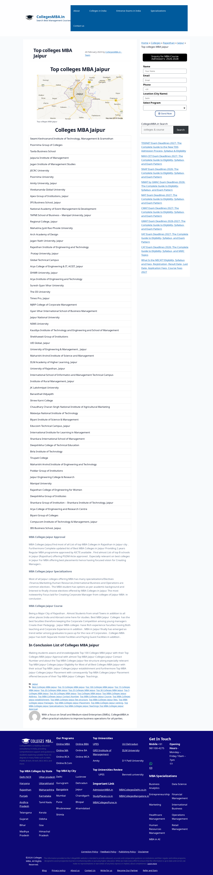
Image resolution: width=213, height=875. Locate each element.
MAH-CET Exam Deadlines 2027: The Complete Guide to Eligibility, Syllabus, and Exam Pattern (162, 159)
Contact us (78, 25)
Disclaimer (143, 851)
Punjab (24, 796)
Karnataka (45, 796)
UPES (96, 744)
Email (146, 75)
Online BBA (82, 744)
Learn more (152, 863)
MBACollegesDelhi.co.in (132, 789)
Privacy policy (58, 870)
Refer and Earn (150, 870)
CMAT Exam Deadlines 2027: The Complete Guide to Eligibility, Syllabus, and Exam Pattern (162, 212)
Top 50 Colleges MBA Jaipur (63, 693)
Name (146, 66)
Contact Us (90, 870)
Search (181, 129)
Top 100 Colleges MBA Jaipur (99, 687)
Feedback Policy (108, 851)
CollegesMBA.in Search (154, 123)
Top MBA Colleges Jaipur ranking (107, 702)
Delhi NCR (25, 777)
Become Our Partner (127, 870)
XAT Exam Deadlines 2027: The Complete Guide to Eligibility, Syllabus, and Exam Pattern (164, 238)
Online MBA (63, 744)
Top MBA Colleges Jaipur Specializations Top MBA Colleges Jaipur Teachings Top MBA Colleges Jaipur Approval (78, 705)
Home (144, 43)
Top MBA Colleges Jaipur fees (103, 699)
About (76, 10)
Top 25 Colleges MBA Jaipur (81, 690)
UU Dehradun (130, 744)
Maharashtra (46, 789)
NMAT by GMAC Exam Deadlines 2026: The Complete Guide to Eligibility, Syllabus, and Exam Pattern (163, 186)
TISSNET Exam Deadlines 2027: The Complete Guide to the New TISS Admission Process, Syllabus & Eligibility (163, 146)
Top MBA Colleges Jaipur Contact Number (58, 696)
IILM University (131, 750)
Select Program (152, 102)
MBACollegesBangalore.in (134, 796)
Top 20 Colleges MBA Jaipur (54, 690)
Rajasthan (169, 43)
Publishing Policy (127, 851)
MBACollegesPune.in (105, 802)
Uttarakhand (46, 783)
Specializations (158, 10)
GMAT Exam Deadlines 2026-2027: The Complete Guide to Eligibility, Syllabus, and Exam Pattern (163, 225)
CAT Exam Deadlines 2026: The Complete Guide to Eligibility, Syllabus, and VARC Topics (164, 251)
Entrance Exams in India (128, 10)
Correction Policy (89, 851)
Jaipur (35, 684)
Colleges (156, 43)
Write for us (106, 870)
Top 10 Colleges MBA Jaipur (71, 687)
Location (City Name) (155, 93)
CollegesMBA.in (51, 16)
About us (75, 870)
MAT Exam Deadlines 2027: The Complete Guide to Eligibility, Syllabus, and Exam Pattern (162, 199)
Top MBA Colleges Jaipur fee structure (69, 699)
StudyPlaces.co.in (103, 796)
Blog (44, 870)
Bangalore (62, 789)
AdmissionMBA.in (103, 789)
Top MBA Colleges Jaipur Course (95, 696)
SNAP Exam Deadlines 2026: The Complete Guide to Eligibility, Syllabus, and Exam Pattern (162, 172)
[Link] (179, 763)
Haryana (25, 783)
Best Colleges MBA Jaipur (44, 687)
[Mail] (158, 768)
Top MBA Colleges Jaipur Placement (72, 702)
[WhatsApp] (158, 763)
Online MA (62, 750)
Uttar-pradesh (47, 777)
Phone (147, 84)
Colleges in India (97, 10)
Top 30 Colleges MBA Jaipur (109, 690)
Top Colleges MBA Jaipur (89, 693)
